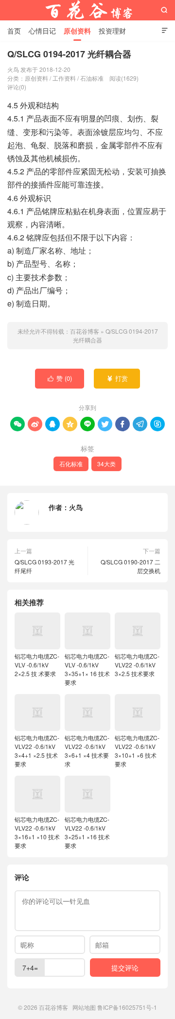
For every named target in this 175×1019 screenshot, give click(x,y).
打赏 (117, 378)
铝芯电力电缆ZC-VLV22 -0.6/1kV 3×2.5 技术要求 (137, 665)
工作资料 (64, 78)
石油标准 (92, 78)
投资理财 (112, 30)
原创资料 (77, 30)
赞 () (60, 378)
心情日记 (42, 30)
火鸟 (76, 507)
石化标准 (71, 463)
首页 (14, 30)
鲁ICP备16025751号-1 (127, 1007)
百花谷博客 (87, 10)
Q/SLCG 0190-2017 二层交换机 (130, 566)
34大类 (106, 463)
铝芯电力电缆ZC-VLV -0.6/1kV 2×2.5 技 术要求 (37, 665)
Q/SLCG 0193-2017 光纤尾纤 (44, 566)
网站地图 (84, 1007)
